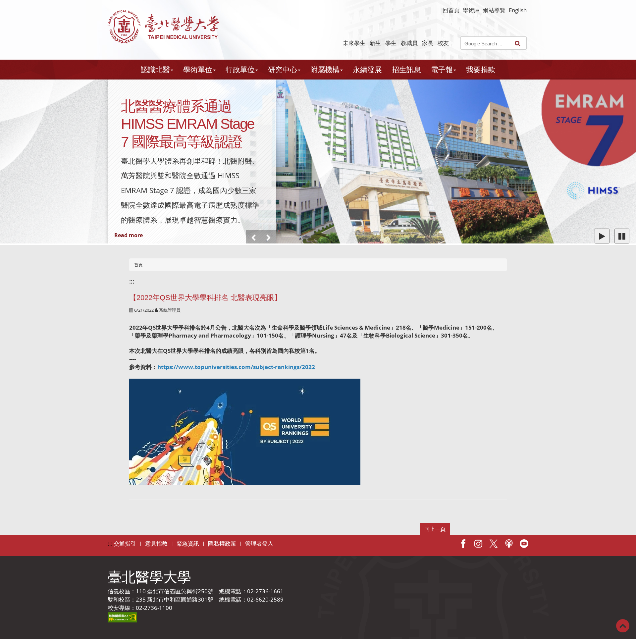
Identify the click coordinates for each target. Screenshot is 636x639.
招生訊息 (406, 69)
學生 (391, 43)
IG (478, 543)
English (518, 10)
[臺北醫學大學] (163, 26)
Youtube (524, 543)
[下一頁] (268, 237)
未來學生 (354, 43)
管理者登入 (259, 543)
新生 (375, 43)
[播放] (602, 236)
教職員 (409, 43)
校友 (443, 43)
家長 (427, 43)
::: (131, 281)
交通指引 (125, 543)
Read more (128, 235)
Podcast (508, 543)
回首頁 (451, 10)
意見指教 (156, 543)
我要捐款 (480, 69)
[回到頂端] (622, 625)
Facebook (463, 543)
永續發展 (367, 69)
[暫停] (621, 236)
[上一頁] (253, 237)
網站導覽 (494, 10)
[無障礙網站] (122, 616)
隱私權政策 (222, 543)
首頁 (138, 265)
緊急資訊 (188, 543)
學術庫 (471, 10)
